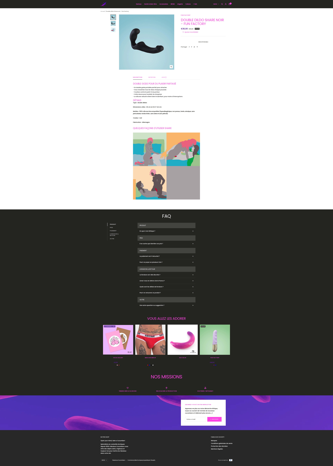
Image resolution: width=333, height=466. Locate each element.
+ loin (195, 4)
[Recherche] (222, 4)
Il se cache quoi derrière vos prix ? (151, 244)
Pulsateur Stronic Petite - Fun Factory (215, 360)
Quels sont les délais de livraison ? (151, 287)
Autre (112, 239)
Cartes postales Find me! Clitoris (118, 360)
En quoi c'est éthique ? (147, 231)
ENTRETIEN (151, 77)
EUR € (215, 4)
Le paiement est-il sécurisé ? (150, 256)
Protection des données (219, 446)
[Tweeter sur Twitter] (194, 47)
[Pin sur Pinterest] (191, 47)
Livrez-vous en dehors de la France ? (152, 281)
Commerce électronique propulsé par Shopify (141, 460)
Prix (111, 227)
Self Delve (182, 358)
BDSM (173, 4)
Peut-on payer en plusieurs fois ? (151, 262)
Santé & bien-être (150, 4)
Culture (188, 4)
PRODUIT (113, 224)
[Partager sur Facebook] (189, 47)
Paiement (113, 231)
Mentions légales (217, 449)
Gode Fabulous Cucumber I (182, 360)
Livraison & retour (114, 234)
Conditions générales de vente (221, 443)
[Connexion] (226, 4)
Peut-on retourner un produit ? (150, 293)
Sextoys (138, 4)
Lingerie (180, 4)
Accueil (103, 11)
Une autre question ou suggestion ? (152, 305)
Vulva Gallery (118, 358)
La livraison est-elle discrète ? (150, 275)
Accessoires (163, 4)
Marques (214, 441)
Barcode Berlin (150, 358)
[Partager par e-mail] (197, 46)
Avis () (164, 77)
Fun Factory (185, 15)
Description (137, 77)
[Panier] (229, 4)
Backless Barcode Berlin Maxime (150, 360)
